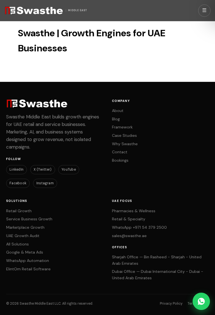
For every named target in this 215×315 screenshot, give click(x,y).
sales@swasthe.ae (129, 235)
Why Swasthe (125, 143)
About (117, 110)
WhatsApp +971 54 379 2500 (139, 227)
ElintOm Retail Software (28, 268)
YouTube (69, 169)
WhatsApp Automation (27, 260)
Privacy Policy (171, 303)
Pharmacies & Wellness (133, 210)
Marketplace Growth (25, 227)
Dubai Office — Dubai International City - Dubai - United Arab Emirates (157, 274)
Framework (122, 127)
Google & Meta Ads (24, 252)
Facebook (18, 183)
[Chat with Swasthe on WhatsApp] (201, 301)
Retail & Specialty (128, 218)
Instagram (45, 183)
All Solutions (17, 244)
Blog (116, 118)
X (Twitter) (43, 169)
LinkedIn (17, 169)
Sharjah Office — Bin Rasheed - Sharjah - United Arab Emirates (157, 260)
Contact (119, 151)
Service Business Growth (29, 218)
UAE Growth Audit (22, 235)
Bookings (120, 160)
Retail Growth (19, 210)
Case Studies (124, 135)
